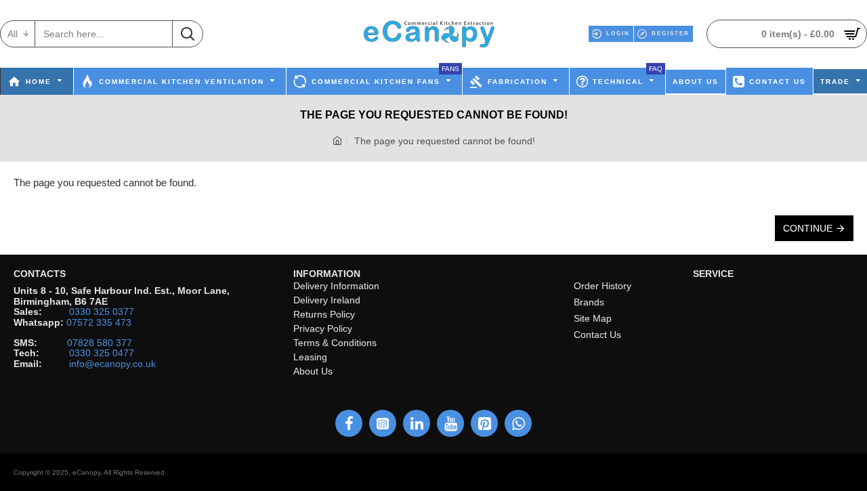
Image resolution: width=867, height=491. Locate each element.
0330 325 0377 (101, 312)
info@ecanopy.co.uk (112, 364)
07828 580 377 (99, 343)
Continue (807, 228)
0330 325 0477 (101, 353)
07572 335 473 (98, 323)
